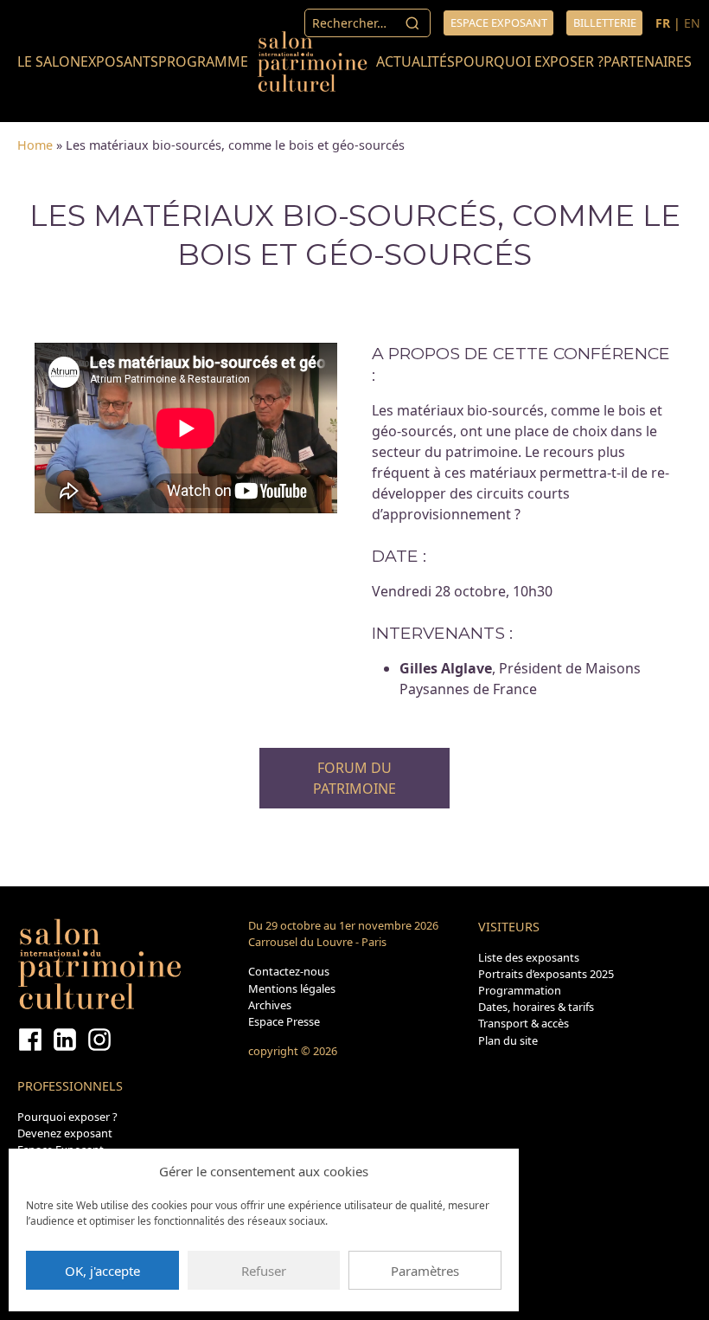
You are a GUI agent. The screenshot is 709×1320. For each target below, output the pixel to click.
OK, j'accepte (102, 1270)
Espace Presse (284, 1021)
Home (35, 145)
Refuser (263, 1270)
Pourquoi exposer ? (529, 61)
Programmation (519, 990)
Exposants (119, 61)
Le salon (48, 61)
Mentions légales (291, 988)
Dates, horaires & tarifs (536, 1006)
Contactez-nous (288, 971)
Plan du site (508, 1040)
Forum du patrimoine (354, 778)
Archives (269, 1005)
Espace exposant (498, 22)
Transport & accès (523, 1023)
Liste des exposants (528, 957)
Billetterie (604, 22)
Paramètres (425, 1270)
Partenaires (648, 61)
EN (692, 23)
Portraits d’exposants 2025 (546, 974)
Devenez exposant (64, 1133)
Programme (203, 61)
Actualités (415, 61)
